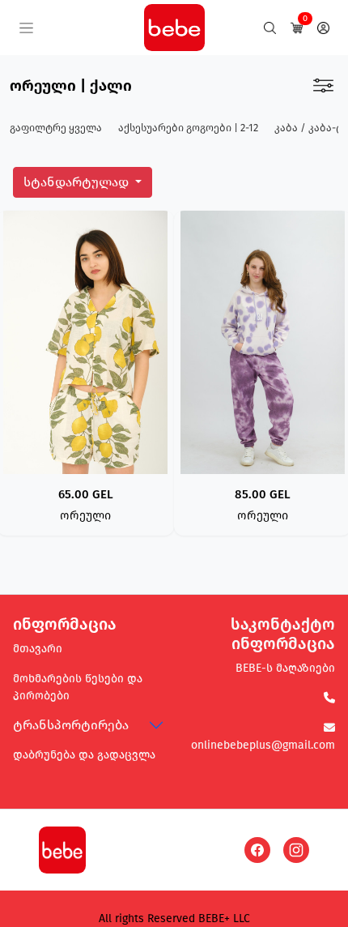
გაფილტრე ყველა (56, 128)
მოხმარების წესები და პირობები (77, 687)
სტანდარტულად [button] (77, 182)
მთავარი (37, 649)
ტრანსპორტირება (71, 725)
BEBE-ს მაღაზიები (285, 668)
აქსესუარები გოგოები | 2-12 (188, 128)
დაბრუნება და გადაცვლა (84, 755)
